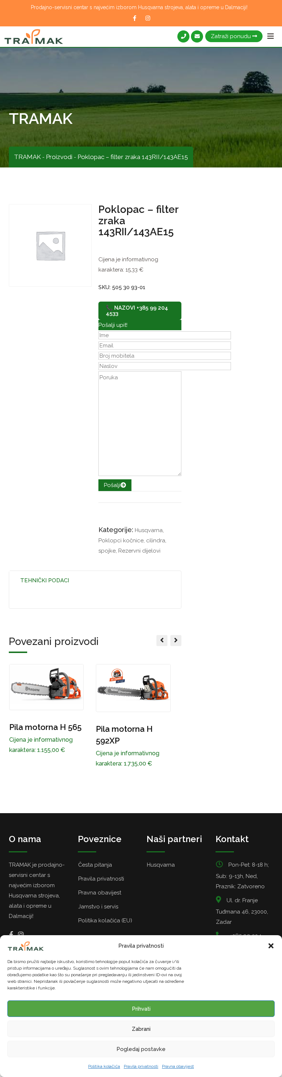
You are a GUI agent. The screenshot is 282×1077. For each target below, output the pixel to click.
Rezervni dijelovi (139, 550)
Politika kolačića (104, 1066)
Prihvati (141, 1009)
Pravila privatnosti (141, 1066)
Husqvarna (149, 530)
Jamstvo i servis (98, 906)
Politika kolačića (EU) (105, 920)
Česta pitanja (95, 865)
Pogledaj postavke (141, 1049)
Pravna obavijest (178, 1066)
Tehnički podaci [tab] (44, 580)
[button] (271, 945)
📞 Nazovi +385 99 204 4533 (137, 311)
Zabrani (141, 1029)
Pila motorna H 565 (45, 727)
